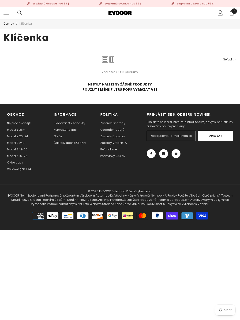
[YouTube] (176, 153)
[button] (105, 59)
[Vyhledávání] (19, 13)
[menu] (6, 13)
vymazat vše (145, 89)
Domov (9, 24)
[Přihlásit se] (220, 12)
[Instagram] (163, 153)
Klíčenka (25, 24)
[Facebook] (151, 153)
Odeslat (215, 136)
